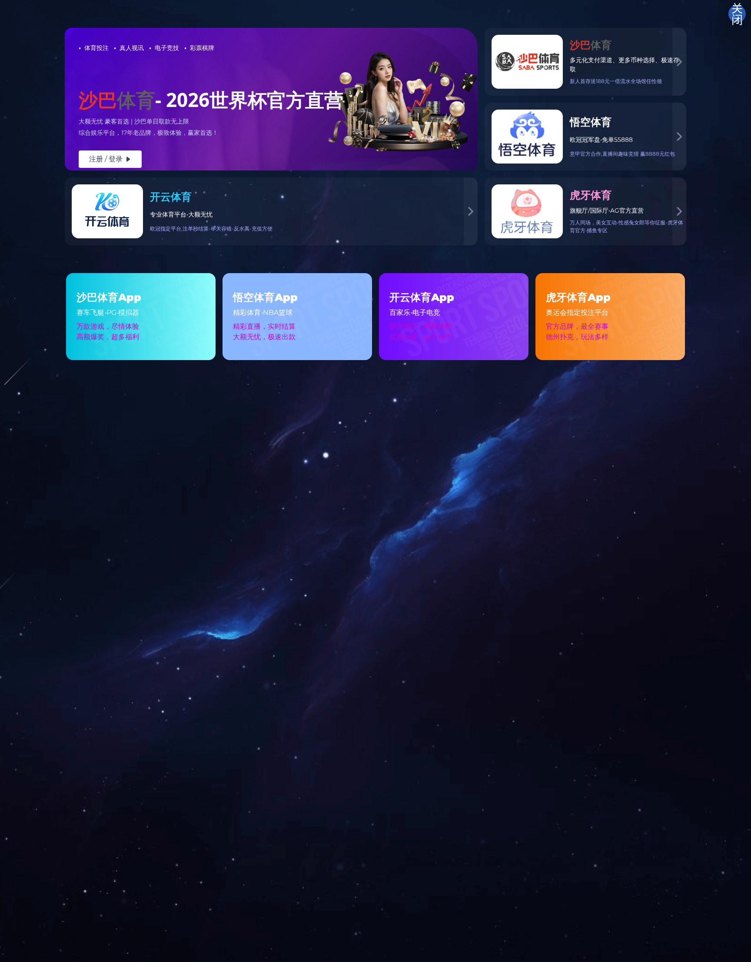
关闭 (737, 14)
